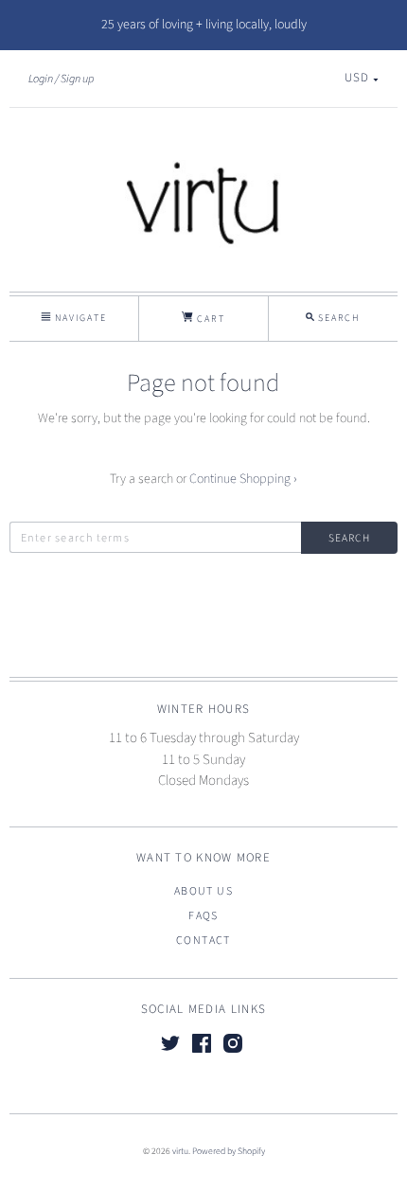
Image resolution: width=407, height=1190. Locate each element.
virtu (180, 1151)
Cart (208, 319)
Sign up (77, 78)
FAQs (203, 916)
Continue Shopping (243, 479)
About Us (203, 891)
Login (40, 78)
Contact (203, 940)
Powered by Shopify (228, 1151)
